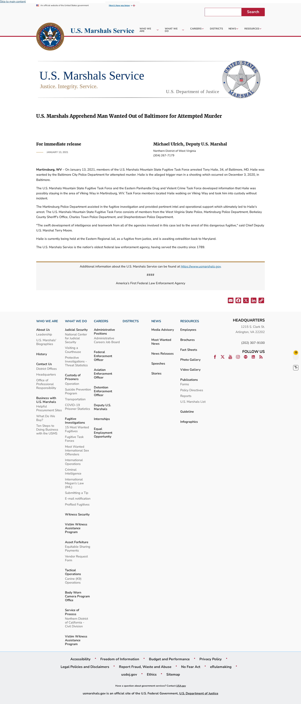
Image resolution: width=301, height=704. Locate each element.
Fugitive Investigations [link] (75, 420)
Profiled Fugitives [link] (77, 504)
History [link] (41, 354)
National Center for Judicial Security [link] (76, 338)
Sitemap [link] (173, 674)
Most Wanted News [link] (161, 342)
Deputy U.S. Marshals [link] (102, 407)
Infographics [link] (189, 421)
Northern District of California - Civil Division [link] (76, 622)
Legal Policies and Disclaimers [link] (85, 666)
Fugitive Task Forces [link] (74, 439)
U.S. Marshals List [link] (193, 401)
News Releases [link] (162, 353)
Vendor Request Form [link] (76, 558)
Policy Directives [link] (191, 390)
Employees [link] (188, 329)
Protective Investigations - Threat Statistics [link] (76, 361)
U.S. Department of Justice (198, 693)
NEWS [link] (156, 321)
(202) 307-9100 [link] (253, 342)
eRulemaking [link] (220, 666)
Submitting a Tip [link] (76, 493)
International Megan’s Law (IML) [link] (74, 483)
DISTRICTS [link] (131, 321)
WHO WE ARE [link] (47, 321)
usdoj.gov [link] (129, 674)
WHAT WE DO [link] (76, 321)
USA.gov (181, 685)
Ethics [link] (152, 674)
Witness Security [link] (77, 514)
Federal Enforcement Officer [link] (103, 356)
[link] (50, 37)
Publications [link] (189, 379)
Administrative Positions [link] (104, 331)
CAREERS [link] (101, 321)
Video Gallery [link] (190, 369)
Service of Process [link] (72, 612)
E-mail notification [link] (77, 498)
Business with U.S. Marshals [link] (46, 400)
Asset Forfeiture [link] (76, 542)
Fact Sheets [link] (188, 349)
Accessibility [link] (80, 659)
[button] (230, 301)
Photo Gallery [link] (190, 359)
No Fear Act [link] (190, 666)
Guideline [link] (187, 411)
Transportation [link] (75, 399)
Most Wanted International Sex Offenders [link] (77, 450)
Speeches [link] (158, 363)
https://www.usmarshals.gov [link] (201, 266)
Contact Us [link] (44, 364)
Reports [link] (185, 396)
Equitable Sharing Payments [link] (77, 548)
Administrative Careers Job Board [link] (107, 340)
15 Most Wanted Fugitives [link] (77, 429)
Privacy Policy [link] (210, 659)
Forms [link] (184, 384)
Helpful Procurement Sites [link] (49, 408)
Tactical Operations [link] (73, 572)
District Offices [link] (46, 368)
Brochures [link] (187, 340)
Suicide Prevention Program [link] (78, 391)
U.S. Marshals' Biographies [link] (46, 342)
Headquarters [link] (46, 374)
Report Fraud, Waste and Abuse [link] (145, 666)
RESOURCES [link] (189, 321)
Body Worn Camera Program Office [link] (77, 596)
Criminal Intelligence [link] (73, 471)
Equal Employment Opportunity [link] (103, 433)
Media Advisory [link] (162, 329)
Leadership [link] (44, 334)
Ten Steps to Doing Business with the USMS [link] (47, 429)
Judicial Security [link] (76, 329)
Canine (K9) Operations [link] (73, 580)
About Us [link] (43, 329)
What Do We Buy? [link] (45, 418)
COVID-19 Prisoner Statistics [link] (77, 407)
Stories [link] (156, 373)
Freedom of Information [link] (119, 659)
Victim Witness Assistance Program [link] (76, 528)
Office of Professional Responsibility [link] (46, 384)
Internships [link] (102, 419)
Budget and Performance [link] (169, 659)
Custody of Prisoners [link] (72, 377)
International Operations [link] (74, 462)
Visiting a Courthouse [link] (73, 350)
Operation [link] (72, 383)
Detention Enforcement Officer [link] (103, 391)
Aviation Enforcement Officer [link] (103, 374)
